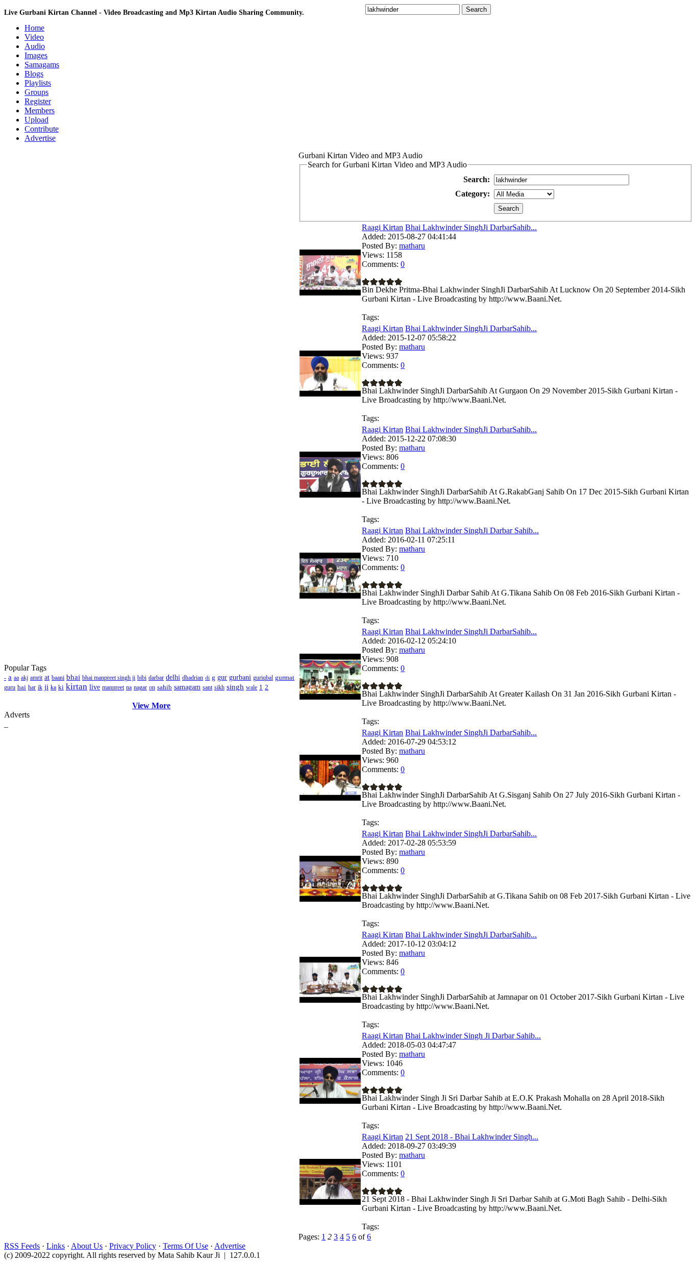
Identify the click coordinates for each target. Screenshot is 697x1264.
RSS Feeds (22, 1246)
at (46, 677)
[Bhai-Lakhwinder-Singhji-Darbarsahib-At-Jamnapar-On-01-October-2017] (330, 1000)
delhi (173, 677)
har (32, 687)
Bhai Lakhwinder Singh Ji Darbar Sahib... (473, 1035)
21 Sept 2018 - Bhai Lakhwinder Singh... (471, 1136)
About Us (87, 1246)
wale (251, 687)
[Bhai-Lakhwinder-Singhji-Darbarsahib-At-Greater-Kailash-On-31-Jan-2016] (330, 696)
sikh (219, 687)
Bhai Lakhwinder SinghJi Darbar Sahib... (472, 530)
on (152, 687)
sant (207, 687)
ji (46, 687)
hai (21, 687)
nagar (140, 687)
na (129, 687)
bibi (141, 677)
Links (55, 1246)
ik (40, 687)
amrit (36, 677)
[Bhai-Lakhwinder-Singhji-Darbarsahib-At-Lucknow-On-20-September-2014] (330, 292)
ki (61, 687)
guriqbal (263, 677)
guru (9, 687)
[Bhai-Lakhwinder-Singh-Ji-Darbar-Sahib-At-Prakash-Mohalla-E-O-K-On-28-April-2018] (330, 1101)
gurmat (284, 677)
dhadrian (192, 677)
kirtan (76, 686)
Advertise (229, 1246)
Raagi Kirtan (382, 227)
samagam (187, 687)
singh (235, 687)
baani (58, 677)
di (207, 678)
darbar (156, 677)
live (94, 687)
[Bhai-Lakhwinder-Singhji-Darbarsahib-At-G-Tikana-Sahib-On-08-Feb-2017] (330, 899)
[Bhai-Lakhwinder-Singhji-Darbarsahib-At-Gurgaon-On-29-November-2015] (330, 393)
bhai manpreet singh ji (108, 677)
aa (16, 677)
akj (24, 677)
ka (53, 687)
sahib (164, 687)
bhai (73, 677)
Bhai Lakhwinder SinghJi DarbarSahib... (471, 227)
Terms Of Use (185, 1246)
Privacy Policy (132, 1246)
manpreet (113, 687)
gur (222, 677)
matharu (412, 245)
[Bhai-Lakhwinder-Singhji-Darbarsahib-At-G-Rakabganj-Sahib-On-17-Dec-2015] (330, 494)
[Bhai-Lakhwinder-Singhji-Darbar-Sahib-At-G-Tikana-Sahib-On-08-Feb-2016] (330, 595)
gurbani (240, 677)
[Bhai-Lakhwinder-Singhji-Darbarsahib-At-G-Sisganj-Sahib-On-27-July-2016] (330, 798)
